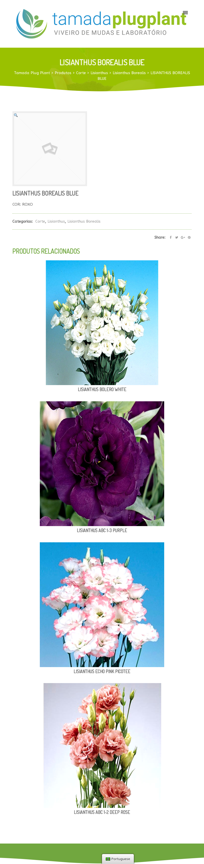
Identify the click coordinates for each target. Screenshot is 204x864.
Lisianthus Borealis (84, 221)
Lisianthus (56, 221)
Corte (40, 221)
